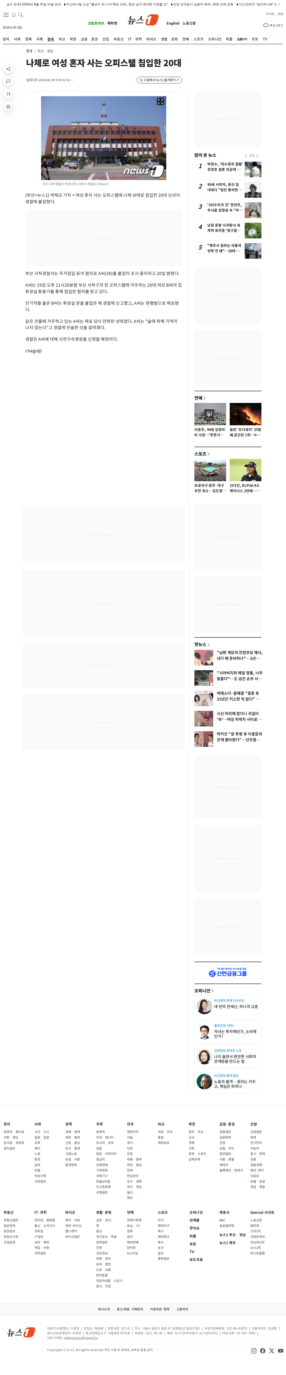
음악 (130, 1237)
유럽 (99, 1148)
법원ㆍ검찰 (41, 1138)
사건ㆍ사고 (41, 1132)
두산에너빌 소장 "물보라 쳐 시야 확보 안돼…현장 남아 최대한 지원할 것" (96, 4)
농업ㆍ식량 (72, 1159)
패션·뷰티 (257, 1170)
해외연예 (133, 1242)
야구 (161, 1220)
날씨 (37, 1165)
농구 (161, 1248)
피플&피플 (103, 1182)
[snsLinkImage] (254, 1350)
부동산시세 (11, 1237)
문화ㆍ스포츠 (197, 1154)
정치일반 (9, 1148)
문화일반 (102, 1242)
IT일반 (38, 1237)
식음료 (254, 1176)
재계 (253, 1138)
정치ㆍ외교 (196, 1132)
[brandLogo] (143, 19)
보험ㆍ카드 (226, 1148)
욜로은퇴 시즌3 (224, 1025)
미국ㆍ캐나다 (105, 1138)
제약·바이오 (73, 1226)
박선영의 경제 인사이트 (229, 1000)
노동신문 (189, 23)
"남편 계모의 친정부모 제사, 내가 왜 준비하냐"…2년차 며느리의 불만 (240, 658)
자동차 (254, 1148)
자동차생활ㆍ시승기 (109, 1281)
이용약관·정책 (159, 1309)
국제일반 (102, 1193)
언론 (99, 1248)
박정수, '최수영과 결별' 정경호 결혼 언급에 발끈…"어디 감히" (225, 169)
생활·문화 (103, 1212)
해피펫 (112, 23)
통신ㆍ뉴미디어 (44, 1226)
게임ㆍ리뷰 (41, 1248)
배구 (161, 1242)
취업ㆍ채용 (257, 1187)
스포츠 (200, 454)
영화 (130, 1231)
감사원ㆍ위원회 (14, 1143)
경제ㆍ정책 (72, 1132)
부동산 (9, 1212)
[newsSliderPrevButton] (246, 155)
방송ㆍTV (133, 1226)
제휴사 (224, 1212)
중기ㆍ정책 (257, 1154)
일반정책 (9, 1226)
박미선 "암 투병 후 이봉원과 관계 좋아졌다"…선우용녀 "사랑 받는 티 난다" (239, 739)
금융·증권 (227, 1124)
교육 (37, 1143)
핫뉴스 (200, 644)
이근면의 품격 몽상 (226, 1076)
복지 (37, 1148)
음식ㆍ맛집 (103, 1286)
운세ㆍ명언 (103, 1264)
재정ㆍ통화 (72, 1138)
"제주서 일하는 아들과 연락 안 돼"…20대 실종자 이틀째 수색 (224, 251)
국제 (99, 1124)
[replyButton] (8, 81)
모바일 (38, 1231)
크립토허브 (96, 23)
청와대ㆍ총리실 (14, 1132)
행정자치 (133, 1132)
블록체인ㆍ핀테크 (231, 1170)
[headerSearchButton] (20, 14)
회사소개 (104, 1309)
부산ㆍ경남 (134, 1187)
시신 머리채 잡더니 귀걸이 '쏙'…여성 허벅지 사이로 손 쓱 (239, 719)
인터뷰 (131, 1248)
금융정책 (225, 1138)
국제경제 (102, 1165)
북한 (192, 1124)
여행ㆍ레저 (103, 1259)
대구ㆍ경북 (134, 1182)
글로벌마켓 (226, 1226)
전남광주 (133, 1176)
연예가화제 (134, 1220)
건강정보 (102, 1253)
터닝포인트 (257, 1242)
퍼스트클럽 (257, 1253)
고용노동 (71, 1154)
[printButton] (8, 106)
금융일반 (225, 1132)
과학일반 (40, 1253)
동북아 (100, 1132)
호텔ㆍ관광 (257, 1182)
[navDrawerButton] (6, 14)
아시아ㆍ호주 (105, 1143)
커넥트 (270, 14)
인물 (37, 1170)
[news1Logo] (21, 1332)
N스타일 (132, 1253)
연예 (198, 398)
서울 (130, 1138)
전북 (130, 1170)
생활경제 (256, 1165)
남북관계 (194, 1159)
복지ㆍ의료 (72, 1220)
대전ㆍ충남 (134, 1165)
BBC (222, 1220)
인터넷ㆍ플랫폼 (44, 1220)
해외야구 (163, 1226)
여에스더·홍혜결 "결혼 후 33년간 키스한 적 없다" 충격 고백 (240, 699)
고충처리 (182, 1309)
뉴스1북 (255, 1248)
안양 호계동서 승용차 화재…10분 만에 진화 (182, 4)
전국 (29, 51)
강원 (130, 1154)
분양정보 (9, 1231)
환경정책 (71, 1165)
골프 (161, 1253)
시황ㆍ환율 (226, 1159)
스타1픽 (255, 1231)
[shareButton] (8, 68)
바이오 (70, 1212)
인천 (130, 1148)
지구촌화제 (103, 1187)
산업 (253, 1124)
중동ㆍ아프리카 (106, 1154)
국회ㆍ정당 (11, 1138)
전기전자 (256, 1143)
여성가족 (40, 1176)
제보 (280, 14)
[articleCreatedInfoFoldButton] (72, 80)
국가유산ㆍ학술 (106, 1237)
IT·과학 (40, 1212)
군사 (191, 1138)
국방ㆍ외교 (165, 1132)
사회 (37, 1124)
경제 (68, 1124)
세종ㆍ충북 (134, 1159)
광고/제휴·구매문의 (130, 1309)
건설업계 (9, 1242)
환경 (37, 1159)
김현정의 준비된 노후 (228, 1051)
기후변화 (102, 1170)
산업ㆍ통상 (72, 1143)
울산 (130, 1193)
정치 (7, 1124)
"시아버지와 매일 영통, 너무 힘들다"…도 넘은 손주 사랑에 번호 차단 (240, 678)
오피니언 (202, 990)
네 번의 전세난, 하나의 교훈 (236, 1006)
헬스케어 (71, 1231)
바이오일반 (72, 1237)
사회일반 (40, 1182)
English (173, 23)
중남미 (100, 1159)
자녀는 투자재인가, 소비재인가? (235, 1034)
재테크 (223, 1165)
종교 (99, 1231)
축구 (161, 1231)
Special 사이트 (262, 1212)
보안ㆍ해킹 (41, 1242)
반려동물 (102, 1275)
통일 (161, 1138)
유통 (253, 1159)
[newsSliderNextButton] (257, 155)
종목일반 (163, 1259)
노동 (37, 1154)
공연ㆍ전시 (103, 1220)
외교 (161, 1124)
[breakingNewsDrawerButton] (14, 14)
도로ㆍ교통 (103, 1270)
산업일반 (256, 1132)
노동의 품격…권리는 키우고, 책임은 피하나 (235, 1084)
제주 (130, 1198)
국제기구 (102, 1176)
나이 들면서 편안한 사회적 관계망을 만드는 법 (235, 1059)
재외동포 (163, 1143)
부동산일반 (11, 1220)
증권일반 (225, 1154)
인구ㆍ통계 (72, 1148)
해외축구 (163, 1237)
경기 (130, 1143)
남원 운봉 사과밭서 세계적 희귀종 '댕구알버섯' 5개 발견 (223, 230)
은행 (222, 1143)
